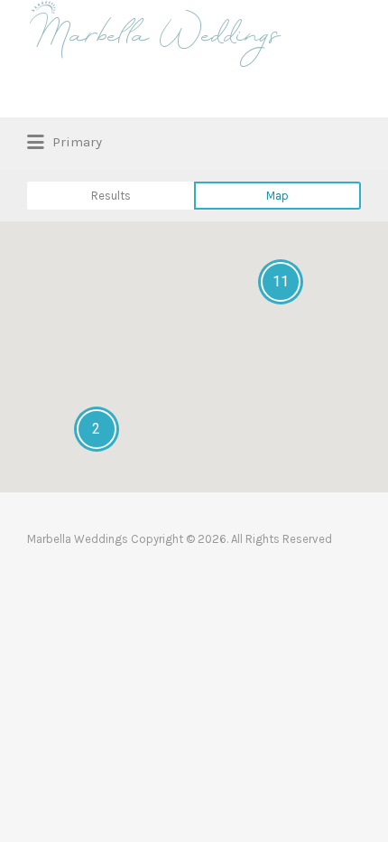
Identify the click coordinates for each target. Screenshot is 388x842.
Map (277, 195)
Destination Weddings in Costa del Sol (191, 95)
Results (111, 195)
